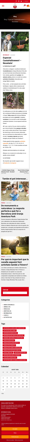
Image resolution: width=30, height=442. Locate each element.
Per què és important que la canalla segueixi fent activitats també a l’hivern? (15, 262)
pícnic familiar (8, 352)
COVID (5, 315)
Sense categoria (8, 304)
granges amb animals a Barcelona (13, 337)
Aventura (6, 311)
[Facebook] (16, 1)
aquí (23, 150)
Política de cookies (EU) (6, 420)
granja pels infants (9, 345)
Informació (6, 55)
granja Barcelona (9, 340)
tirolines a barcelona (10, 357)
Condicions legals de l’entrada (8, 414)
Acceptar (15, 429)
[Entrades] (28, 5)
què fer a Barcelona (20, 352)
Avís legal (3, 415)
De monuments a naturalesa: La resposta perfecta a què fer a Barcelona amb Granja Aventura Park (12, 211)
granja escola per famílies (11, 342)
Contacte (26, 1)
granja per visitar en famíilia (12, 350)
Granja (3, 202)
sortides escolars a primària (12, 355)
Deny (15, 433)
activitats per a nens (10, 330)
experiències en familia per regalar (13, 335)
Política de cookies (10, 440)
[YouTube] (21, 1)
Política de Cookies (5, 418)
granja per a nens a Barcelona (12, 347)
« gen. (2, 393)
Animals (6, 306)
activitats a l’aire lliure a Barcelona (14, 328)
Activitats (7, 317)
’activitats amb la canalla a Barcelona (15, 360)
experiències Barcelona (10, 333)
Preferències (15, 437)
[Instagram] (18, 1)
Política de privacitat (19, 440)
